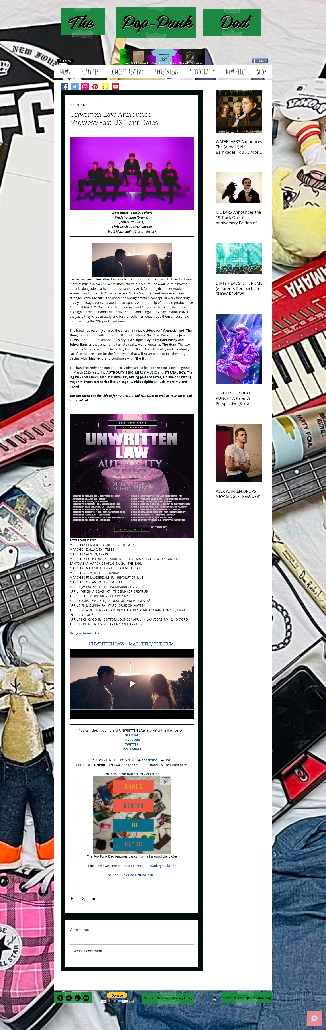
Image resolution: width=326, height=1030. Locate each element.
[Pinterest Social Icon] (95, 86)
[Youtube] (86, 998)
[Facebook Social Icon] (64, 86)
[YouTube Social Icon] (115, 86)
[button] (117, 997)
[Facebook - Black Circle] (60, 998)
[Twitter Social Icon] (75, 86)
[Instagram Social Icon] (85, 86)
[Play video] (132, 684)
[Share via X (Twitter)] (83, 898)
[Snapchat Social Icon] (105, 86)
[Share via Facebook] (72, 898)
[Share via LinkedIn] (93, 898)
